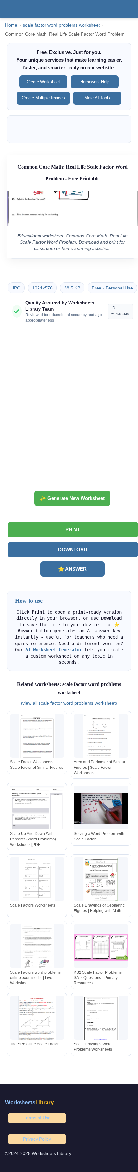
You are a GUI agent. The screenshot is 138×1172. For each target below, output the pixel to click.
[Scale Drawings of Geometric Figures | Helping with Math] (101, 880)
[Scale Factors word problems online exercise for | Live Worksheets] (37, 947)
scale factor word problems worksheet (61, 25)
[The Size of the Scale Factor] (37, 1019)
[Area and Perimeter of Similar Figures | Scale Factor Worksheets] (101, 737)
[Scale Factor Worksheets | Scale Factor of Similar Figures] (37, 737)
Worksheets (29, 1102)
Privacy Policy (37, 1138)
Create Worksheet (43, 81)
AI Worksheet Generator (53, 649)
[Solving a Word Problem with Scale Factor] (101, 809)
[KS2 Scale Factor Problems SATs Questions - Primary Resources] (101, 947)
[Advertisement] (69, 409)
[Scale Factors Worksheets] (37, 880)
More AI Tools (97, 97)
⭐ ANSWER (72, 569)
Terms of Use (37, 1117)
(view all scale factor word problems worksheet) (69, 703)
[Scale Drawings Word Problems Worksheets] (101, 1019)
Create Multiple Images (43, 97)
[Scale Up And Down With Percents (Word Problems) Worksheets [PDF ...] (37, 809)
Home (11, 25)
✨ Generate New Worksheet (72, 498)
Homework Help (94, 81)
